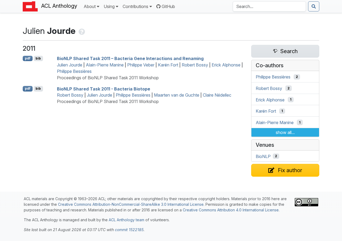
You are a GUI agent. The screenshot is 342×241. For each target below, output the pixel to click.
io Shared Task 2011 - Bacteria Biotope (103, 88)
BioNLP (263, 156)
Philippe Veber (140, 65)
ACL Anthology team (126, 220)
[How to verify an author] (81, 31)
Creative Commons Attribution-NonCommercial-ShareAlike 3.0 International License (131, 204)
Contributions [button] (135, 6)
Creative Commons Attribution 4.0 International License (231, 210)
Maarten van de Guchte (176, 95)
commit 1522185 (129, 229)
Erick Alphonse (226, 65)
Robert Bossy (195, 65)
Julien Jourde (69, 65)
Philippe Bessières (74, 71)
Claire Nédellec (217, 95)
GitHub (168, 6)
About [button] (90, 6)
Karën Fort (168, 65)
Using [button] (109, 6)
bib (38, 58)
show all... (285, 132)
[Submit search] (313, 6)
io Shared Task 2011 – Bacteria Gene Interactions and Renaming (130, 58)
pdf (27, 58)
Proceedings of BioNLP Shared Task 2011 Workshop (108, 77)
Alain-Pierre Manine (105, 65)
